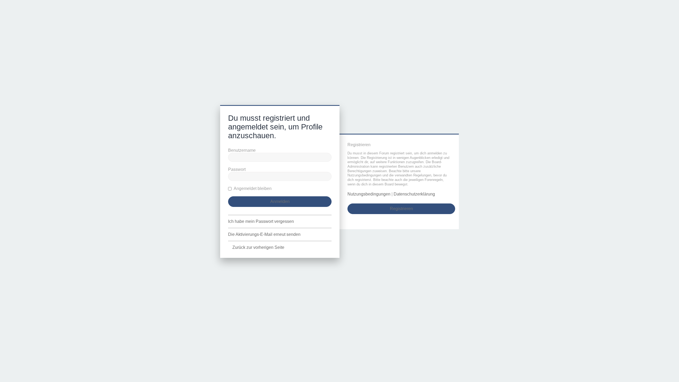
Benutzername (242, 150)
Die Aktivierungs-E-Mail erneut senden (264, 234)
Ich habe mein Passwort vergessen (261, 221)
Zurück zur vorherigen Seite (258, 247)
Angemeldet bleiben (252, 188)
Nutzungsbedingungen (368, 194)
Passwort (237, 169)
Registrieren (401, 208)
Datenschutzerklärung (414, 194)
